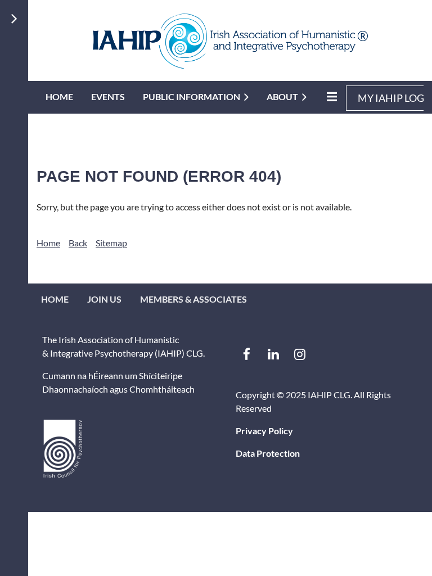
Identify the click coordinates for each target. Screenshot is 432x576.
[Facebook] (246, 354)
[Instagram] (299, 354)
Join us (104, 299)
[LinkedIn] (273, 354)
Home (48, 242)
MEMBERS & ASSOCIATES (193, 299)
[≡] (331, 96)
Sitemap (111, 242)
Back (78, 242)
